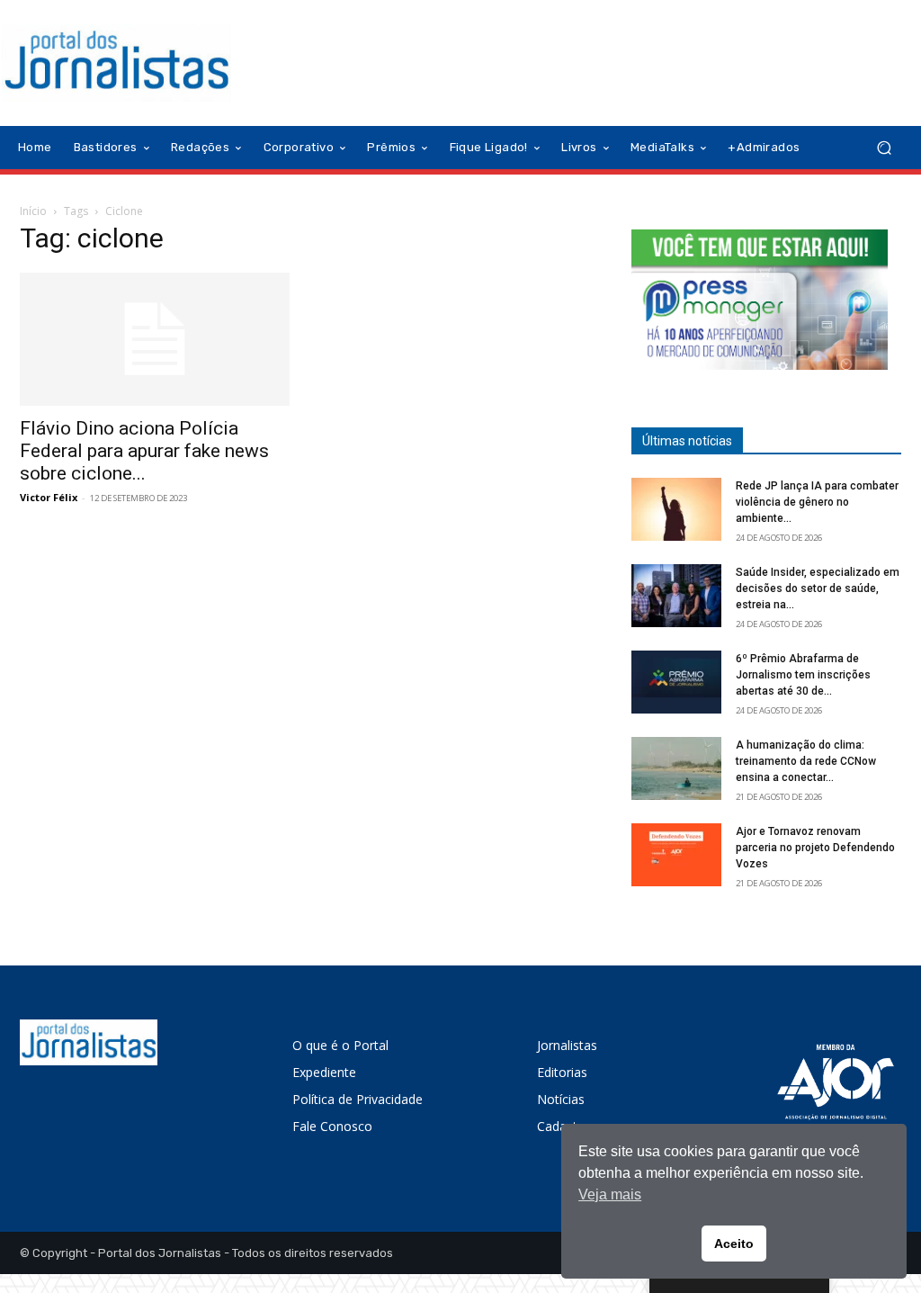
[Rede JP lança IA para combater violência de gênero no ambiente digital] (676, 509)
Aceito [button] (734, 1243)
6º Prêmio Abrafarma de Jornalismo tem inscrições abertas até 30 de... (803, 674)
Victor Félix (48, 497)
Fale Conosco (332, 1126)
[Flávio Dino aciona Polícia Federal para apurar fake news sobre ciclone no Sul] (155, 339)
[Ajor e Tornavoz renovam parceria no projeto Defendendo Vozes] (676, 854)
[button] (884, 148)
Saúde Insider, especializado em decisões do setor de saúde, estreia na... (817, 588)
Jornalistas (567, 1045)
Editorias (562, 1072)
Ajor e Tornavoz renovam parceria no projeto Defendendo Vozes (815, 847)
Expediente (324, 1072)
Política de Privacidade (357, 1099)
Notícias (561, 1099)
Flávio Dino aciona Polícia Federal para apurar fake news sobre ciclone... (144, 451)
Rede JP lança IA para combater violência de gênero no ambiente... (817, 502)
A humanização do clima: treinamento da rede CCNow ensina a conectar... (806, 761)
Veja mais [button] (609, 1194)
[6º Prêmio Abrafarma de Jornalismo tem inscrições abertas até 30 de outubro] (676, 682)
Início (33, 211)
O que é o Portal (340, 1045)
